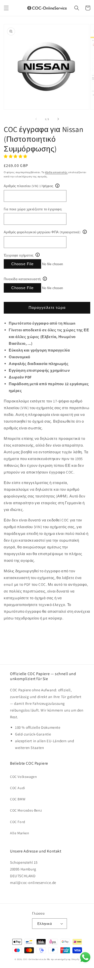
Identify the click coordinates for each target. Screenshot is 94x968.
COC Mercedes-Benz (26, 810)
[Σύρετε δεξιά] (58, 119)
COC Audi (17, 788)
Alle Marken (19, 833)
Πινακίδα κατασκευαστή (22, 279)
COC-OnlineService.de (34, 959)
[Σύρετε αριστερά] (36, 119)
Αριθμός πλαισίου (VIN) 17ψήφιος (28, 186)
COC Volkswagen (23, 776)
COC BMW (17, 799)
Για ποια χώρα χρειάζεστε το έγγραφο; (33, 209)
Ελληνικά (44, 924)
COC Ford (17, 822)
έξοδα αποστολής (56, 172)
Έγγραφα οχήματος (18, 255)
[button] (6, 7)
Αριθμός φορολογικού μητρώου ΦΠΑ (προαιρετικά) (42, 232)
